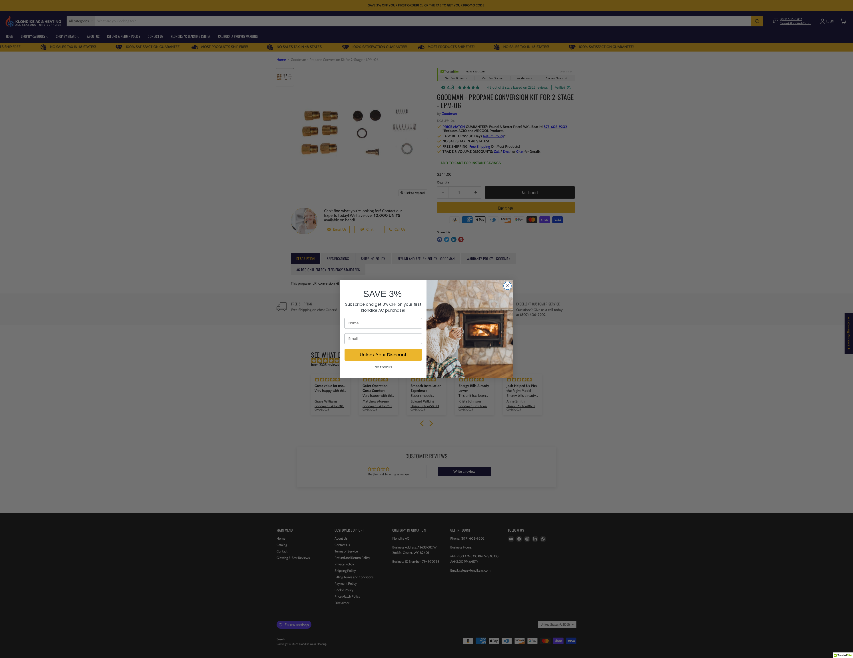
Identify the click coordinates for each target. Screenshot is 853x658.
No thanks (383, 367)
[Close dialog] (507, 286)
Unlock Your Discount (383, 355)
